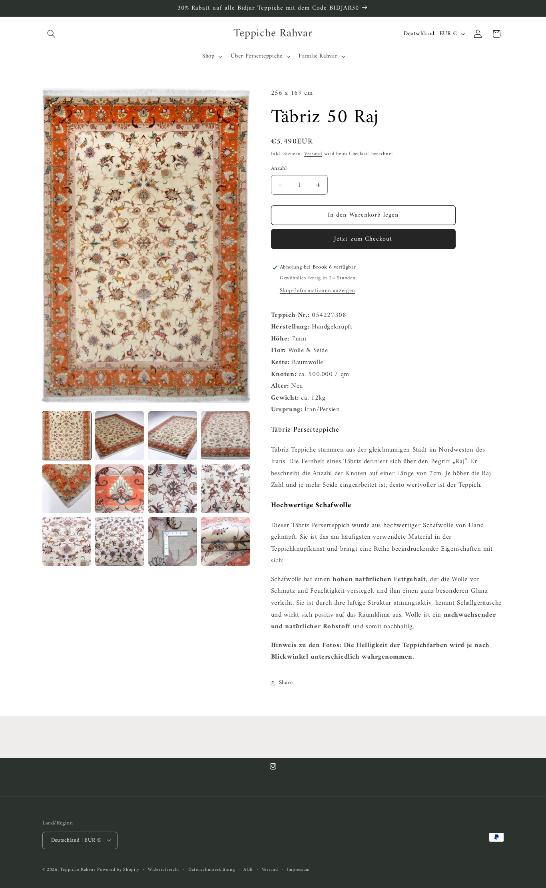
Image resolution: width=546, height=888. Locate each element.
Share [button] (286, 682)
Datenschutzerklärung (211, 869)
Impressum (298, 869)
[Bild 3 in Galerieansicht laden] (172, 435)
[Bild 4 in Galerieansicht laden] (225, 435)
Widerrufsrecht (163, 869)
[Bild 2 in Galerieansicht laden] (119, 435)
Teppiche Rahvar (77, 869)
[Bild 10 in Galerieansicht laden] (119, 541)
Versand (313, 153)
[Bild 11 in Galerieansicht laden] (172, 541)
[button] (51, 34)
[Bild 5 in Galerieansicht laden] (66, 488)
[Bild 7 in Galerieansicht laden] (172, 488)
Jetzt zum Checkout (363, 239)
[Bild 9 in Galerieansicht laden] (66, 541)
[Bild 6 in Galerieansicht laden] (119, 488)
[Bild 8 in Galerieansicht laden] (225, 488)
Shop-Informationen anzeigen (317, 290)
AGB (248, 869)
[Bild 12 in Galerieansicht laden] (225, 541)
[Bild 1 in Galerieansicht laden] (66, 435)
